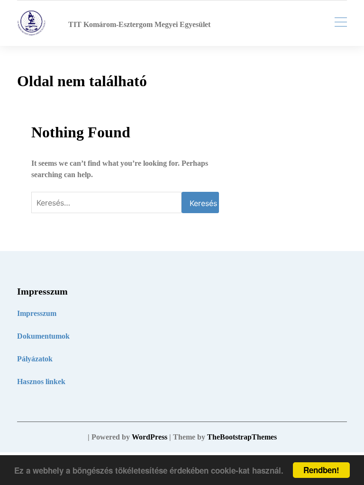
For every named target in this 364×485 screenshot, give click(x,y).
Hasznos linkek (41, 381)
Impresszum (36, 313)
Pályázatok (35, 359)
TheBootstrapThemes (242, 437)
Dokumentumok (43, 336)
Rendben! (321, 470)
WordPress (149, 437)
